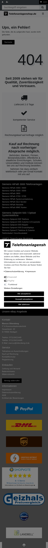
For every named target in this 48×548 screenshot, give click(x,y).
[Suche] (42, 7)
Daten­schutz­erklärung (11, 392)
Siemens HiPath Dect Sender (14, 202)
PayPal (11, 281)
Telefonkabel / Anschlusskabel (14, 233)
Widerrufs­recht (8, 374)
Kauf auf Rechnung (10, 354)
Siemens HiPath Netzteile (12, 205)
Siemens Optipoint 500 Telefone (15, 219)
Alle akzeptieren (24, 294)
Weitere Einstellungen (13, 288)
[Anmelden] (3, 2)
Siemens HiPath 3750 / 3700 (14, 196)
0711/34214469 (15, 340)
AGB (4, 395)
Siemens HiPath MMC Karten (14, 207)
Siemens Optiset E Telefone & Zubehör (18, 230)
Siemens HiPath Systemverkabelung (17, 199)
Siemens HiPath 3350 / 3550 (14, 188)
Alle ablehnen (24, 304)
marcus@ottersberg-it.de (18, 343)
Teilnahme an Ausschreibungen (15, 351)
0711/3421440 (15, 337)
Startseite (8, 42)
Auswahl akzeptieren (24, 299)
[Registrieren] (7, 2)
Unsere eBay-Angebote (14, 311)
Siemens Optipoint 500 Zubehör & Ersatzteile (21, 222)
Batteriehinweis (8, 371)
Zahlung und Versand (11, 369)
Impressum (6, 390)
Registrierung (7, 359)
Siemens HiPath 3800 (11, 193)
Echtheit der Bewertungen (13, 398)
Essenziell (12, 277)
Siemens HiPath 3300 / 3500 (14, 191)
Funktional (12, 284)
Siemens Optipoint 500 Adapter (15, 225)
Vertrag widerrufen (12, 380)
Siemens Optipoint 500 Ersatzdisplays (18, 227)
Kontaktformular (8, 357)
